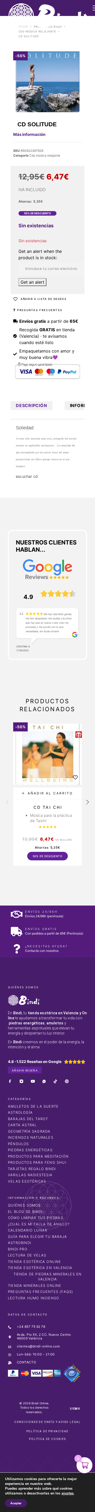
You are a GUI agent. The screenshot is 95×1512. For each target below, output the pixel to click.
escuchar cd (27, 476)
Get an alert (32, 282)
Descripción (31, 405)
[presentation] (7, 802)
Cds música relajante (37, 31)
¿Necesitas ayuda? (46, 946)
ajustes (67, 1493)
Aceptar (16, 1503)
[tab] (32, 405)
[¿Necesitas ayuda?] (16, 948)
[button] (47, 793)
